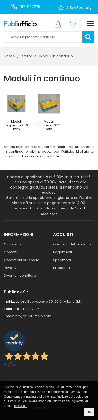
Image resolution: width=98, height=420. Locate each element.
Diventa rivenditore (20, 275)
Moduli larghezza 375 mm (49, 125)
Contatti (10, 252)
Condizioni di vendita (21, 259)
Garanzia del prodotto (72, 244)
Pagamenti (62, 252)
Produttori (61, 267)
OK (89, 412)
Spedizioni (62, 259)
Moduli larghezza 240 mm (16, 125)
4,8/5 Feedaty (79, 7)
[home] (20, 23)
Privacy (10, 267)
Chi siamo (12, 244)
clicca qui (20, 406)
